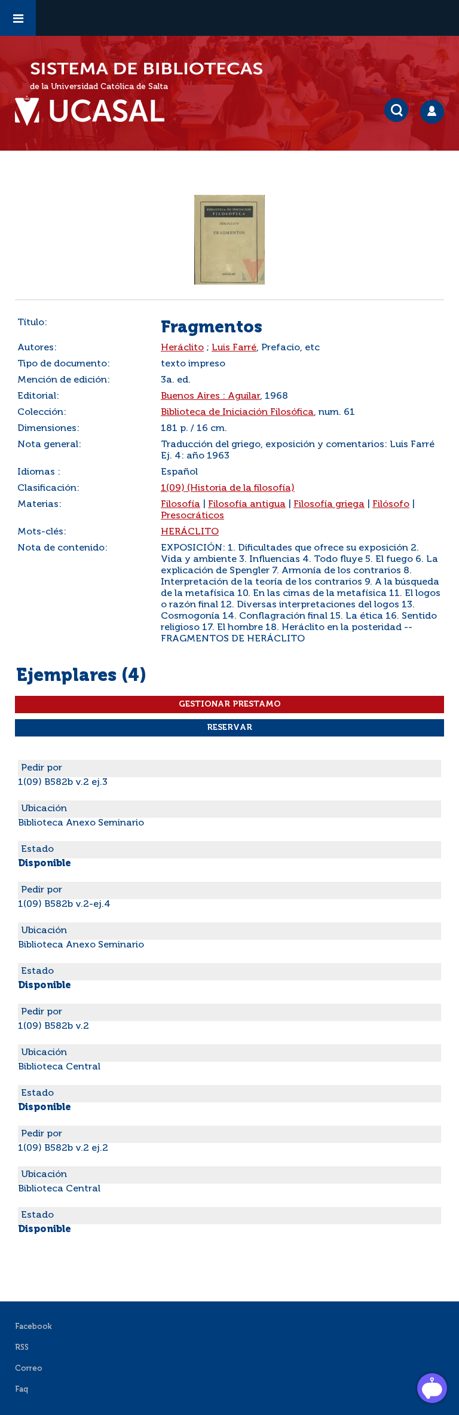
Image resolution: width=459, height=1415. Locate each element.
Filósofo (390, 504)
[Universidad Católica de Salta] (95, 111)
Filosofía (180, 504)
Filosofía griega (329, 504)
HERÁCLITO (190, 532)
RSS (22, 1348)
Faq (21, 1389)
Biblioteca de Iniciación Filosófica (237, 412)
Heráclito (182, 348)
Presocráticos (192, 516)
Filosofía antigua (247, 504)
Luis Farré (234, 348)
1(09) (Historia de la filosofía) (228, 488)
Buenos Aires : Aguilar (210, 396)
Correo (28, 1369)
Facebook (33, 1327)
